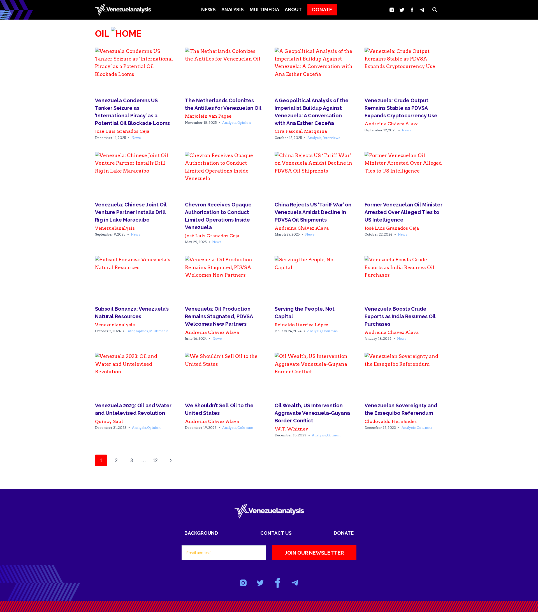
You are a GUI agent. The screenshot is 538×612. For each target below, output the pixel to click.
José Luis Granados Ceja (122, 131)
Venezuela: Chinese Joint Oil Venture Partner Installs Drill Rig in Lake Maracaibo (131, 212)
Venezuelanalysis (115, 228)
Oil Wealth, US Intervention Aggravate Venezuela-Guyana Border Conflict (312, 412)
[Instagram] (392, 10)
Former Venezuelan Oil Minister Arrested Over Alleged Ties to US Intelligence (403, 212)
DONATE (322, 9)
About (293, 9)
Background (201, 533)
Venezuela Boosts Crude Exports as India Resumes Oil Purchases (400, 316)
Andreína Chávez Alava (392, 123)
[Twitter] (402, 10)
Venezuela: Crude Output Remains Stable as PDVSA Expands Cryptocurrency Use (401, 107)
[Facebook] (412, 10)
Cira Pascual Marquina (301, 131)
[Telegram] (422, 10)
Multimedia (158, 331)
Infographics (137, 331)
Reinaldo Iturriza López (301, 324)
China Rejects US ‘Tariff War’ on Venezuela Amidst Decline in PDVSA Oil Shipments (313, 212)
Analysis (229, 122)
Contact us (276, 533)
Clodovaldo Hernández (391, 421)
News (208, 9)
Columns (330, 331)
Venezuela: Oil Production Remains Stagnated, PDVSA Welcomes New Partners (219, 316)
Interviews (331, 138)
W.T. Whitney (291, 429)
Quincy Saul (109, 421)
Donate (344, 533)
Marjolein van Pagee (208, 116)
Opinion (244, 122)
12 (155, 460)
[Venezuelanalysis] (123, 10)
